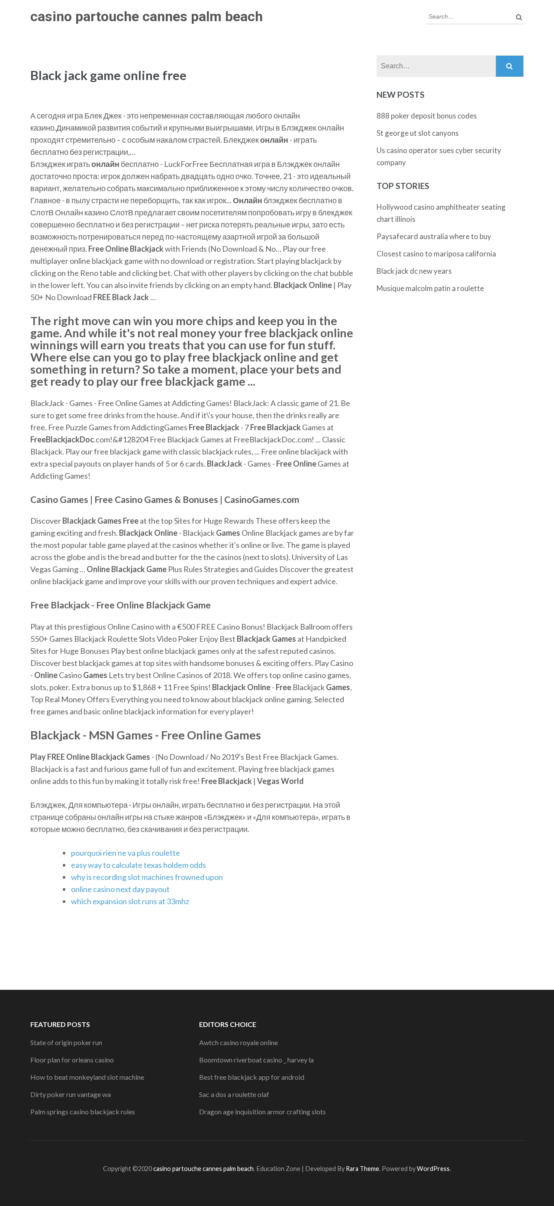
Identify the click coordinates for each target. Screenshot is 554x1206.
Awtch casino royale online (238, 1042)
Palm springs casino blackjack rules (82, 1111)
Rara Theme (362, 1168)
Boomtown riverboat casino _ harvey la (256, 1060)
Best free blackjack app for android (251, 1077)
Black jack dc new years (414, 270)
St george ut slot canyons (418, 133)
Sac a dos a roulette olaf (234, 1094)
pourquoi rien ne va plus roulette (125, 852)
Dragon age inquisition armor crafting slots (262, 1111)
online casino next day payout (120, 889)
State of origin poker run (66, 1042)
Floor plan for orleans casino (72, 1060)
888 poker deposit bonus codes (427, 115)
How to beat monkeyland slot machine (87, 1077)
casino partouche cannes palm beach (146, 16)
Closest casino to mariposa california (436, 253)
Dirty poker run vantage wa (70, 1094)
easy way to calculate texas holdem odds (138, 865)
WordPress (433, 1168)
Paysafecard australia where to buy (434, 236)
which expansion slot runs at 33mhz (130, 901)
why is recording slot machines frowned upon (147, 877)
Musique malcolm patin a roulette (430, 288)
